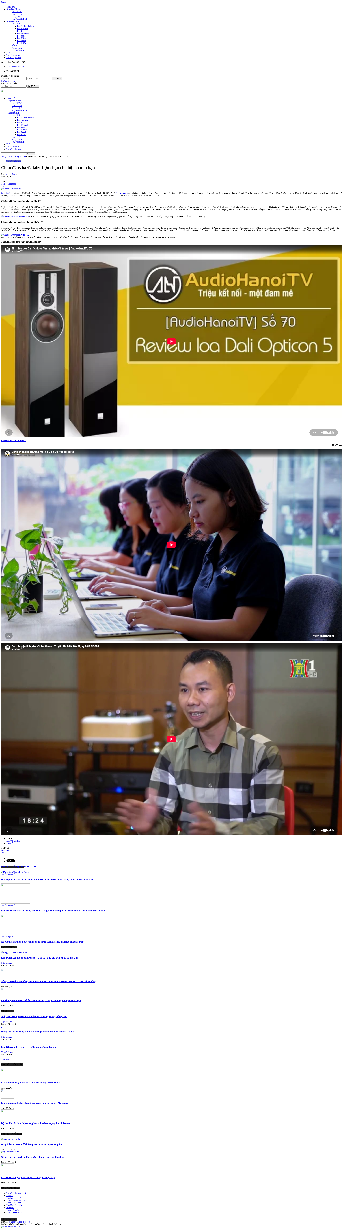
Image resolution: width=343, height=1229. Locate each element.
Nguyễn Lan (10, 174)
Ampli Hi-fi (17, 48)
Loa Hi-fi (16, 24)
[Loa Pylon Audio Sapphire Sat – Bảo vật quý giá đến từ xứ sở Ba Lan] (14, 952)
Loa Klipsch (22, 38)
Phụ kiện (10, 843)
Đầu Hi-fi (16, 45)
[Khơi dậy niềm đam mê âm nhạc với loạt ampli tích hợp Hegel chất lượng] (6, 995)
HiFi (8, 53)
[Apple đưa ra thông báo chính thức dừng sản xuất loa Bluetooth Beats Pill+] (15, 934)
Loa (9, 1195)
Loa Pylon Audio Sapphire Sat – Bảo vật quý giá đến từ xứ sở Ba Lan (39, 957)
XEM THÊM (30, 867)
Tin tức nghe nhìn (13, 57)
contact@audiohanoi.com (19, 1222)
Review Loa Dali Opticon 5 (13, 440)
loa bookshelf (122, 193)
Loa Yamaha (22, 28)
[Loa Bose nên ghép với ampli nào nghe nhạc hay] (7, 1172)
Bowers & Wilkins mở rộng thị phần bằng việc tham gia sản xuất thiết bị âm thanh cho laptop (53, 910)
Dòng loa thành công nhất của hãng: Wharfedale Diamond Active (37, 1031)
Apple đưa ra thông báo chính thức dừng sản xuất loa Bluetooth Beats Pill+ (42, 941)
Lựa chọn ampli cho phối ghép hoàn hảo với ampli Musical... (34, 1102)
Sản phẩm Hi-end (13, 9)
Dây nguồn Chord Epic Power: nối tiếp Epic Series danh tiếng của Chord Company (47, 879)
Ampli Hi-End (18, 16)
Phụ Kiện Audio (14, 1205)
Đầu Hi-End (17, 14)
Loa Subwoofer (14, 1212)
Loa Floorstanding (15, 1200)
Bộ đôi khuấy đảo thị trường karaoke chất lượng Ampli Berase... (36, 1123)
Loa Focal (21, 40)
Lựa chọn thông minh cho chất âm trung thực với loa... (31, 1082)
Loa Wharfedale (13, 841)
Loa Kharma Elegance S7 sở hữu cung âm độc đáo (29, 1047)
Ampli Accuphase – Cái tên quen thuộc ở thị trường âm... (32, 1144)
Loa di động (12, 1210)
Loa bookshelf (14, 1203)
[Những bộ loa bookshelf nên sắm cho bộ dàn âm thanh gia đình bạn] (10, 1152)
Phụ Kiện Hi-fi (18, 50)
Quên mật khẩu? (8, 81)
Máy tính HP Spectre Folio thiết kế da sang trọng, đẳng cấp (34, 1016)
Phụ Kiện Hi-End (19, 19)
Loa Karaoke (13, 1198)
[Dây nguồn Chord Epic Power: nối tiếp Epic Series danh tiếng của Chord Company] (15, 872)
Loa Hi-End (17, 11)
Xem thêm (5, 1059)
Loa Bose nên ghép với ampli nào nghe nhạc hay (28, 1177)
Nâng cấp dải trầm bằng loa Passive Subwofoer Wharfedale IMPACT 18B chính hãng (48, 981)
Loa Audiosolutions (25, 26)
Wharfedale (6, 193)
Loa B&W (21, 43)
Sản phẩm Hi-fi (12, 21)
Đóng (3, 2)
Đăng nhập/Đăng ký (15, 67)
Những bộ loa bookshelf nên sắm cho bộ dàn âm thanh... (32, 1157)
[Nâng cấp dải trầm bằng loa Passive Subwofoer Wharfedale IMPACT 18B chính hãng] (6, 976)
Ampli (10, 1207)
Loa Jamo (21, 36)
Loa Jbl (20, 31)
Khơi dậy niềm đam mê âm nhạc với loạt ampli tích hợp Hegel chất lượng (41, 1000)
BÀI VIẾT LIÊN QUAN (12, 867)
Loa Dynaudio (23, 33)
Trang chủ (10, 7)
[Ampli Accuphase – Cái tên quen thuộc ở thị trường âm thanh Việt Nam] (11, 1139)
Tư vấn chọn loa (13, 55)
